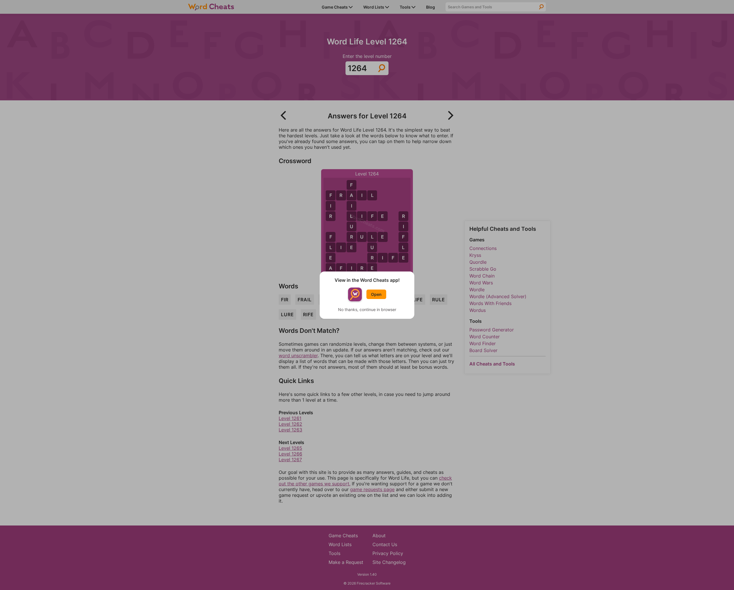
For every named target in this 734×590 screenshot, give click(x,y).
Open (376, 294)
